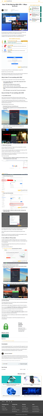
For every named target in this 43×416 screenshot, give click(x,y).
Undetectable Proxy (25, 408)
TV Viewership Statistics (36, 409)
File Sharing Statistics (35, 408)
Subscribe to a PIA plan (7, 248)
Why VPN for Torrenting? (15, 409)
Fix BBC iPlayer (4, 408)
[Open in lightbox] (15, 61)
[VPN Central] (8, 1)
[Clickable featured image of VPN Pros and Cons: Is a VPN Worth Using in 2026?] (11, 391)
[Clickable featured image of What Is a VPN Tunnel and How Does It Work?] (31, 391)
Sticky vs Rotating (25, 409)
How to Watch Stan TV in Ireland (8, 340)
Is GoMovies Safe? (4, 409)
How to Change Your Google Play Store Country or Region (31, 385)
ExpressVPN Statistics (35, 411)
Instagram (9, 401)
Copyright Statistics (35, 406)
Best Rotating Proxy (25, 411)
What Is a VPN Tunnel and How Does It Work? (31, 395)
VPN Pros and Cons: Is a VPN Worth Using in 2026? (11, 395)
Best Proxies (24, 406)
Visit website (5, 335)
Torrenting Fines (14, 411)
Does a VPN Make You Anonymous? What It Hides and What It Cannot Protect (11, 385)
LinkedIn (11, 401)
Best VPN (3, 406)
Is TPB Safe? (14, 408)
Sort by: (21, 369)
